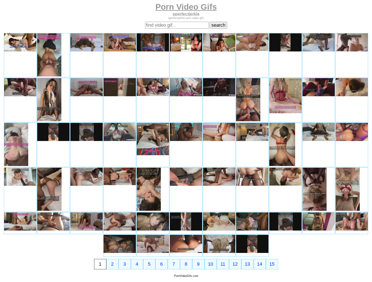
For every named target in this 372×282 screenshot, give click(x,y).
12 (235, 264)
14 (259, 264)
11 (222, 264)
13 (247, 264)
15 (271, 264)
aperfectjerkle (186, 14)
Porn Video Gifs (186, 6)
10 (210, 264)
